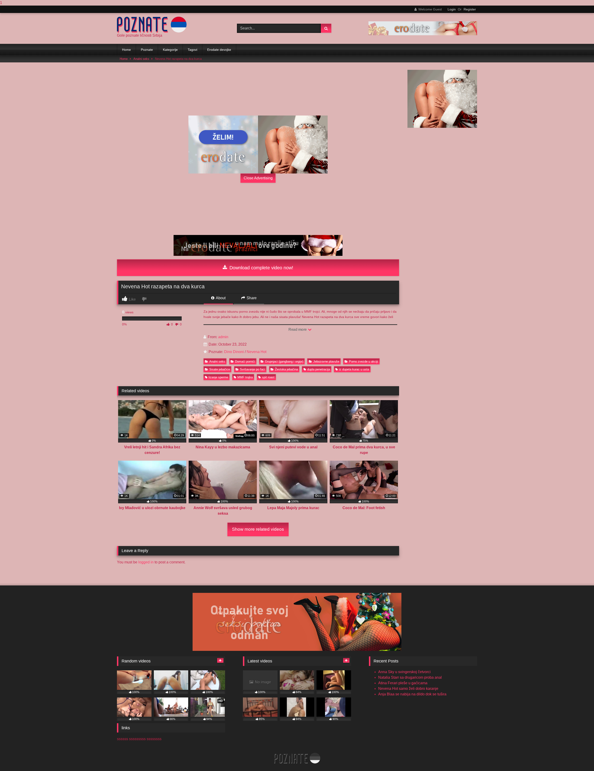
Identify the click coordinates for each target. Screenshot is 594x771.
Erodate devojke (219, 49)
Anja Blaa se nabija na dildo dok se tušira (412, 694)
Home (126, 49)
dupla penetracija (318, 369)
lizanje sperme (218, 377)
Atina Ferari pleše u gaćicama (402, 683)
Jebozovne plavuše (326, 361)
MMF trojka (245, 377)
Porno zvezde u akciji (363, 361)
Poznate (147, 49)
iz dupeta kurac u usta (354, 369)
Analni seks (141, 59)
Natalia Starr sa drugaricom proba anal (410, 677)
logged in (146, 562)
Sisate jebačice (219, 369)
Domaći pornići (245, 361)
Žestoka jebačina (286, 369)
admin (223, 337)
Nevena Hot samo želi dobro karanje (408, 689)
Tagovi (192, 49)
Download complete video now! (260, 267)
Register (470, 9)
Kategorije (170, 49)
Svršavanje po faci (252, 369)
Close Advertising (258, 178)
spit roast (268, 377)
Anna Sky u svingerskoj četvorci (404, 672)
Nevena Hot (256, 352)
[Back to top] (580, 758)
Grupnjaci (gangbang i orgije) (284, 361)
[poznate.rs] (152, 25)
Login (452, 9)
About (220, 298)
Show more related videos (258, 529)
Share (251, 298)
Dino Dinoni (234, 352)
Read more (297, 329)
